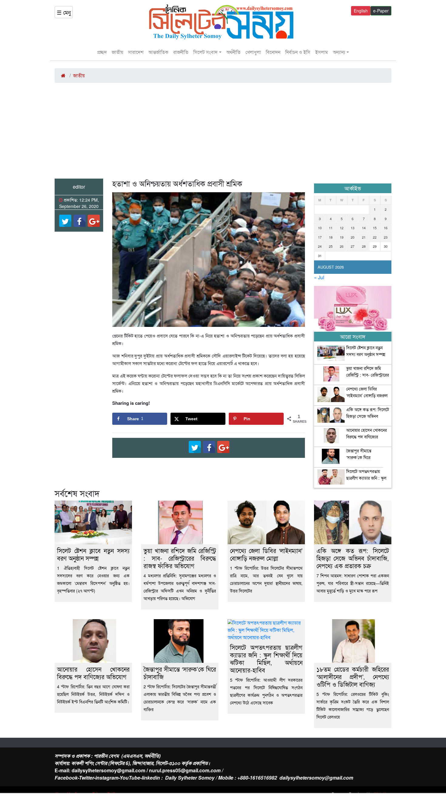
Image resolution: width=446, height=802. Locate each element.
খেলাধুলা (253, 52)
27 (352, 246)
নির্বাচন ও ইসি (297, 52)
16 (385, 227)
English (361, 11)
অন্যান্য (339, 52)
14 (364, 227)
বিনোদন (273, 52)
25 (331, 246)
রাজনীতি (180, 52)
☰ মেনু (64, 12)
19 (341, 237)
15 (375, 227)
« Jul (319, 277)
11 (331, 227)
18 (331, 237)
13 (352, 227)
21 (364, 237)
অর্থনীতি (233, 52)
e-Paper (381, 11)
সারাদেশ (136, 52)
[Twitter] (65, 221)
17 (320, 237)
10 (320, 227)
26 (341, 246)
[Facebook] (79, 221)
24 (320, 246)
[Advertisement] (223, 133)
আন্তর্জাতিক (158, 52)
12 (341, 227)
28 (364, 246)
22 (375, 237)
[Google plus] (94, 221)
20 (352, 237)
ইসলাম (321, 52)
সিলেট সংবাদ (205, 52)
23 (385, 237)
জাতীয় (117, 52)
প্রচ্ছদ (102, 52)
